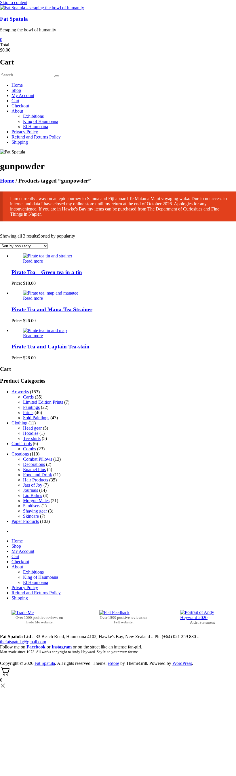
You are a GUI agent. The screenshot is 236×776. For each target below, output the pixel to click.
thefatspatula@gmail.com (23, 641)
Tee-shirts (32, 438)
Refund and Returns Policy (36, 136)
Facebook (35, 646)
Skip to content (13, 2)
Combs (29, 448)
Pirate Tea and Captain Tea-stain (51, 347)
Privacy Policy (25, 131)
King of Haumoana (40, 121)
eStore (113, 663)
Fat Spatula (14, 19)
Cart (15, 100)
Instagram (62, 646)
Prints (28, 412)
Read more (33, 261)
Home (17, 85)
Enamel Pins (34, 469)
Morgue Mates (36, 500)
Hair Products (35, 479)
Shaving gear (35, 511)
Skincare (31, 516)
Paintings (31, 407)
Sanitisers (31, 505)
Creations (20, 453)
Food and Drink (37, 474)
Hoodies (30, 433)
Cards (28, 396)
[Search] (56, 76)
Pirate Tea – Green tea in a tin (47, 272)
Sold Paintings (36, 417)
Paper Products (25, 521)
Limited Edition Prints (43, 402)
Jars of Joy (32, 485)
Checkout (20, 105)
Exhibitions (33, 116)
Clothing (19, 422)
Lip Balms (32, 495)
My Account (23, 95)
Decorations (34, 464)
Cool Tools (22, 443)
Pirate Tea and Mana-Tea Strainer (52, 309)
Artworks (20, 391)
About (17, 111)
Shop (16, 90)
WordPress (182, 663)
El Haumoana (35, 126)
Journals (30, 490)
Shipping (20, 142)
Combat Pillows (37, 459)
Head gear (32, 428)
